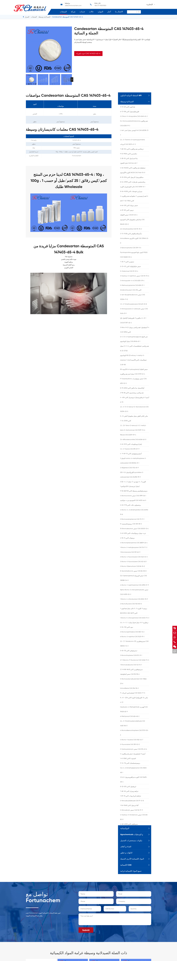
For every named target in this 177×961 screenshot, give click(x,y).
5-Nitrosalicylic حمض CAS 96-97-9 (131, 810)
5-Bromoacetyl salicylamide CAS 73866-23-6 (133, 681)
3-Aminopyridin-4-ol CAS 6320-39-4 (132, 280)
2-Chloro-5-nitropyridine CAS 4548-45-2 (134, 116)
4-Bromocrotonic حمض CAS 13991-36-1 (133, 496)
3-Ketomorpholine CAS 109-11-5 (130, 248)
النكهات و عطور (126, 853)
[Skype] (174, 628)
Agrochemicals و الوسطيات (131, 834)
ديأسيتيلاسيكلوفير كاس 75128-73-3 (131, 233)
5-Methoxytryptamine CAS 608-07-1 (132, 285)
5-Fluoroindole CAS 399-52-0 (130, 744)
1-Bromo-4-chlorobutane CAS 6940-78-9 (134, 599)
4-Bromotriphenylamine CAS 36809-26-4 (133, 543)
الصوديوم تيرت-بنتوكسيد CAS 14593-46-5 (133, 500)
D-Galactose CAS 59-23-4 (129, 271)
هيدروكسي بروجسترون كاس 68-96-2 (131, 393)
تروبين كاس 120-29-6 (127, 210)
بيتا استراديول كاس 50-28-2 (129, 158)
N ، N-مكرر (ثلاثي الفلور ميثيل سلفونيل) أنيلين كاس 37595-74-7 (134, 418)
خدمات (82, 12)
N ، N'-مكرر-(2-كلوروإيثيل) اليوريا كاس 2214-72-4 (134, 700)
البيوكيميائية (124, 828)
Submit (86, 930)
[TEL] (174, 642)
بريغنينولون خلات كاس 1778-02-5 (130, 505)
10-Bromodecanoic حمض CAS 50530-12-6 (134, 528)
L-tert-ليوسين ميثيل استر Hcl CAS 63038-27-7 (134, 132)
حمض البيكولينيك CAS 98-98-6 (129, 674)
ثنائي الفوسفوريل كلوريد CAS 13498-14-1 (132, 187)
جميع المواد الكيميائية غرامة (131, 871)
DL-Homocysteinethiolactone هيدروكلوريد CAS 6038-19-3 (134, 123)
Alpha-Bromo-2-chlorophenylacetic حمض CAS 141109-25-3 (134, 592)
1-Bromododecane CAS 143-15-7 (131, 665)
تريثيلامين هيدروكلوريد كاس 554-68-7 (132, 149)
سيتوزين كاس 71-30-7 (127, 262)
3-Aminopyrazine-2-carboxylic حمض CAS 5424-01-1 (134, 311)
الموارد (100, 12)
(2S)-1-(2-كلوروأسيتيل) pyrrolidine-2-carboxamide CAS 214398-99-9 (132, 474)
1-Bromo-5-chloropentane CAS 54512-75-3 (134, 618)
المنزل (27, 17)
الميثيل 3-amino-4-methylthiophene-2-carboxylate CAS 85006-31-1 (133, 460)
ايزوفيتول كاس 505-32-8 (128, 786)
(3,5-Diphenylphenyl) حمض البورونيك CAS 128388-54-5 (133, 578)
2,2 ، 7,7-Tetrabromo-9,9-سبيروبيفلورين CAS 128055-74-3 (134, 643)
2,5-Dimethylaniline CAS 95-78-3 (131, 229)
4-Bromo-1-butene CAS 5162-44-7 (131, 740)
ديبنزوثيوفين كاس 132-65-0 (128, 650)
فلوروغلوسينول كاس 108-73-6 (129, 111)
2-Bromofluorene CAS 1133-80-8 (131, 604)
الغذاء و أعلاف (125, 847)
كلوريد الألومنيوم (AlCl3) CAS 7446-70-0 (132, 172)
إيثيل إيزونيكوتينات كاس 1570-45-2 (131, 444)
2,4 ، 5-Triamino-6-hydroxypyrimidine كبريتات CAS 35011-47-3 (132, 142)
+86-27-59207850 (100, 5)
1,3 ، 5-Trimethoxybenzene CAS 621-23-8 (133, 304)
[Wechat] (174, 646)
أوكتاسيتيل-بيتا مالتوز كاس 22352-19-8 (132, 388)
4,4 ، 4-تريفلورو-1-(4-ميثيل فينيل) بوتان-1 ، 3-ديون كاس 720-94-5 (134, 625)
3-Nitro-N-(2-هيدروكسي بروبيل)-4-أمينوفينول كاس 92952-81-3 (134, 330)
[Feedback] (174, 651)
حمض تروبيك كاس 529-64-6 (129, 205)
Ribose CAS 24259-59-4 (128, 435)
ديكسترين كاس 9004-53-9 (128, 154)
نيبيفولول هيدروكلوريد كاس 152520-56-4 (132, 168)
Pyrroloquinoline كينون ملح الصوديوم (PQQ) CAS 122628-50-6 (133, 254)
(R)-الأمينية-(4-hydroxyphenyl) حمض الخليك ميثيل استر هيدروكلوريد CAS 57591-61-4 (134, 371)
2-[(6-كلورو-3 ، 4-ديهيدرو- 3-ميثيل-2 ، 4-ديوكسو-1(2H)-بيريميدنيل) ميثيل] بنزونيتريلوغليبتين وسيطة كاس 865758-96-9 (133, 486)
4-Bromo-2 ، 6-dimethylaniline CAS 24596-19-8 (134, 512)
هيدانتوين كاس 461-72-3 (127, 107)
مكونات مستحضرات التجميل (131, 840)
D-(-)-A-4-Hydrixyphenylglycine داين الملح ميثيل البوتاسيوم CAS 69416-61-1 (134, 339)
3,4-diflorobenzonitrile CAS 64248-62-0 (133, 439)
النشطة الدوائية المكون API (131, 95)
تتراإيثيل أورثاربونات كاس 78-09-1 (130, 796)
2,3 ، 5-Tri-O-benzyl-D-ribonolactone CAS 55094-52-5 (134, 409)
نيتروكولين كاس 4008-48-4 (129, 824)
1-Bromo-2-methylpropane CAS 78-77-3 (133, 547)
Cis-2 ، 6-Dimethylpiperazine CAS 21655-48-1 (133, 770)
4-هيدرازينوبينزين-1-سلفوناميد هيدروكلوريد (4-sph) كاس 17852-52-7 (134, 198)
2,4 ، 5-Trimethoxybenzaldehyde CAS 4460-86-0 (132, 723)
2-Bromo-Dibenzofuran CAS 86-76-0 (132, 566)
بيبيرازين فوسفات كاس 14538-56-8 (131, 191)
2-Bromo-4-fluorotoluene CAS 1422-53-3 (134, 557)
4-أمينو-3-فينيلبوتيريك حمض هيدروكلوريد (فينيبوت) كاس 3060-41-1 (132, 756)
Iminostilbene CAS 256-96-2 (129, 688)
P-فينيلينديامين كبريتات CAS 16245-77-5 (132, 693)
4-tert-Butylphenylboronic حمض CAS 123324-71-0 (132, 297)
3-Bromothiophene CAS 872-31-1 (131, 655)
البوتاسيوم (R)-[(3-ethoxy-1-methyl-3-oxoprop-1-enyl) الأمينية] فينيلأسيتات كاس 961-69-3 (133, 360)
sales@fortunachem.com (73, 5)
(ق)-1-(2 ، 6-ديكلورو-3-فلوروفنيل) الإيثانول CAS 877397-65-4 (133, 320)
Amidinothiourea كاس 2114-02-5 (130, 290)
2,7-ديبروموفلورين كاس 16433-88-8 (131, 669)
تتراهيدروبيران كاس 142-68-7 (129, 791)
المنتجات (63, 12)
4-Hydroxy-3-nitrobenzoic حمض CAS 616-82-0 (134, 817)
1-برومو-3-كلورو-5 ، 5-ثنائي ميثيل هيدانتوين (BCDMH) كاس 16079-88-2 (133, 611)
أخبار (109, 12)
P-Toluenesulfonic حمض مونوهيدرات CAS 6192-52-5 (133, 381)
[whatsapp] (174, 637)
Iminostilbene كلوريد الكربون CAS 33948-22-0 (134, 240)
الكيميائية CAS (125, 865)
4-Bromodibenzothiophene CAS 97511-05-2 (134, 732)
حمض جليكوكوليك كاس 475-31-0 (130, 266)
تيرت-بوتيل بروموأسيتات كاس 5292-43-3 (133, 533)
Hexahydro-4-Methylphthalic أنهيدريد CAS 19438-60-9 (134, 709)
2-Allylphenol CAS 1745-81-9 (129, 468)
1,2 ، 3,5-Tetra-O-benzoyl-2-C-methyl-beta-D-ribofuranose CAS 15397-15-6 (133, 428)
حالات (91, 12)
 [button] (26, 79)
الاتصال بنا (119, 12)
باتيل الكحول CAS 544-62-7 (128, 163)
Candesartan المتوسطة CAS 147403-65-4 (67, 17)
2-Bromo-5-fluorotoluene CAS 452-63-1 (133, 561)
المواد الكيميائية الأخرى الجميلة (132, 859)
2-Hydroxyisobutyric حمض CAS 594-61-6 (133, 749)
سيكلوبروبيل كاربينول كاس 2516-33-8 (131, 177)
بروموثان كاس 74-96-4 (127, 538)
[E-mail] (174, 632)
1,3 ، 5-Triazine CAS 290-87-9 (129, 449)
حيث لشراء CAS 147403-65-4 (88, 53)
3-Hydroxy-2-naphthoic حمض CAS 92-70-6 (134, 276)
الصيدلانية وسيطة (44, 17)
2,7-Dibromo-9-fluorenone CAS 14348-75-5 (134, 660)
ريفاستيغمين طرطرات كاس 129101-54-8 (132, 182)
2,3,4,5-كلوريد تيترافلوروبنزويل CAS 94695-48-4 (133, 779)
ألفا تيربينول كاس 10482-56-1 (129, 805)
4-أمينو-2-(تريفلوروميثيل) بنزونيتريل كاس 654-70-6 (134, 400)
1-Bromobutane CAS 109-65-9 (130, 552)
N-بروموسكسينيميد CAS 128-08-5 (131, 524)
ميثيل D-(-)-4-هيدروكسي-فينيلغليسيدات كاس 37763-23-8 (134, 348)
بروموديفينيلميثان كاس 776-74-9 (130, 763)
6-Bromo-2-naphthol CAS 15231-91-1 (132, 636)
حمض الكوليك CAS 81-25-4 (128, 215)
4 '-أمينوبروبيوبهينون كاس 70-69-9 (131, 453)
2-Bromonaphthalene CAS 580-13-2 (132, 632)
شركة (73, 12)
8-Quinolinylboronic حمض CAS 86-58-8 (133, 571)
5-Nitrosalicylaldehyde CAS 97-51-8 (132, 801)
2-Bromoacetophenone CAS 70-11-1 (132, 519)
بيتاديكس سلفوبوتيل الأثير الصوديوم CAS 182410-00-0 (132, 222)
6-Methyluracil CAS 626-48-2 (129, 716)
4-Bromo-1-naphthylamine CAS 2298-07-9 (134, 585)
